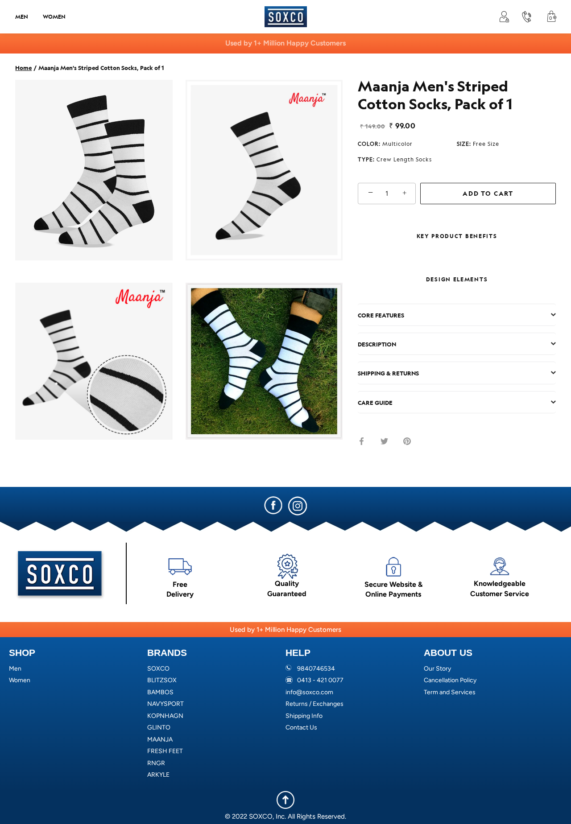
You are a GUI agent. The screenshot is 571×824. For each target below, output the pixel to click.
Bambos (160, 692)
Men (21, 16)
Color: (385, 143)
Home (23, 67)
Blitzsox (162, 680)
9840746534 (316, 668)
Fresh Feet (165, 751)
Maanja (160, 739)
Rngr (156, 763)
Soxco (158, 668)
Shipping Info (304, 716)
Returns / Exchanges (314, 704)
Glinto (158, 727)
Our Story (437, 668)
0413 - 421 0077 (320, 680)
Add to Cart (488, 193)
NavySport (165, 704)
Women (54, 16)
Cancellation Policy (450, 680)
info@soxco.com (309, 692)
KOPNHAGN (165, 716)
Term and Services (450, 692)
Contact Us (301, 727)
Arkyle (158, 775)
